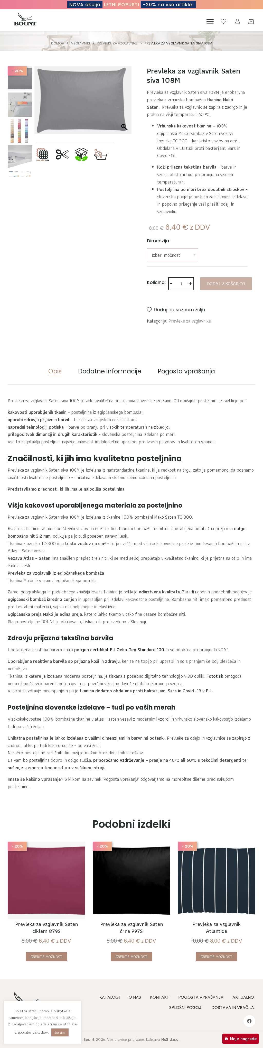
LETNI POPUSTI (131, 4)
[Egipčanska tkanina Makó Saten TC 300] (42, 154)
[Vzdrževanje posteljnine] (100, 154)
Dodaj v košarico (226, 283)
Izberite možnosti (46, 956)
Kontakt (159, 997)
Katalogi (109, 997)
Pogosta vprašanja (186, 371)
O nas (135, 997)
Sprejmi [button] (59, 1032)
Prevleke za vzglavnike (117, 43)
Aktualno (243, 997)
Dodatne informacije (109, 371)
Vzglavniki (80, 43)
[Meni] (208, 21)
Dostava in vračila (232, 1007)
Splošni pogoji (185, 1007)
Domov (57, 43)
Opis (55, 371)
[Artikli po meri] (62, 154)
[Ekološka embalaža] (81, 154)
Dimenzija (158, 240)
